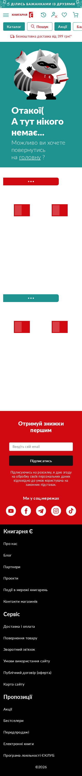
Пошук (42, 26)
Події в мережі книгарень (25, 589)
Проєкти (10, 578)
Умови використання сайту (26, 661)
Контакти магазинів (20, 601)
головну (30, 157)
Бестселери (13, 720)
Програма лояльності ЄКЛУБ (28, 755)
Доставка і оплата (19, 626)
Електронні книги (18, 743)
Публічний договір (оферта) (27, 672)
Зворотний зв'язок (19, 649)
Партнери (11, 566)
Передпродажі (16, 732)
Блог (7, 555)
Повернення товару (20, 638)
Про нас (10, 543)
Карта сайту (14, 684)
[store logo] (23, 15)
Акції (7, 709)
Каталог (14, 26)
